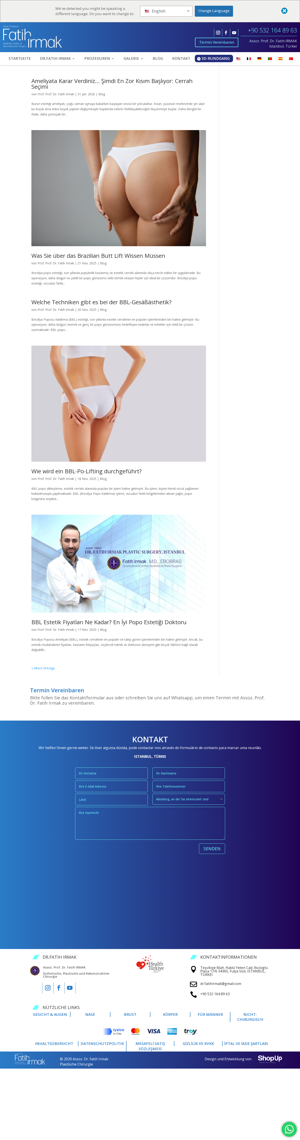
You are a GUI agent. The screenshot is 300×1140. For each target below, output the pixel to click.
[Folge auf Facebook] (226, 33)
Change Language (214, 10)
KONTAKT (181, 59)
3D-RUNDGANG (215, 58)
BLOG (158, 59)
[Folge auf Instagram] (218, 33)
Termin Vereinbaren (216, 42)
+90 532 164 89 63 (272, 30)
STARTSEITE (20, 59)
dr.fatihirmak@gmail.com (220, 983)
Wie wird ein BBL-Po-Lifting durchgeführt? (86, 471)
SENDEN (212, 849)
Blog (101, 94)
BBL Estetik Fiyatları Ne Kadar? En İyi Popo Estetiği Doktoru (108, 622)
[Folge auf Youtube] (234, 33)
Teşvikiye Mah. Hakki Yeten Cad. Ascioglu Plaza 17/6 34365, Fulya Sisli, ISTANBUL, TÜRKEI (234, 971)
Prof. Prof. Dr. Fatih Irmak (56, 94)
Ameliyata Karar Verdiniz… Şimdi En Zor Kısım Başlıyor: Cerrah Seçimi (112, 83)
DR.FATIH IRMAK (55, 59)
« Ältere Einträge (43, 668)
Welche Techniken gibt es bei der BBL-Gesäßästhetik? (101, 302)
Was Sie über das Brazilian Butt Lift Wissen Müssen (98, 256)
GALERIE (131, 59)
